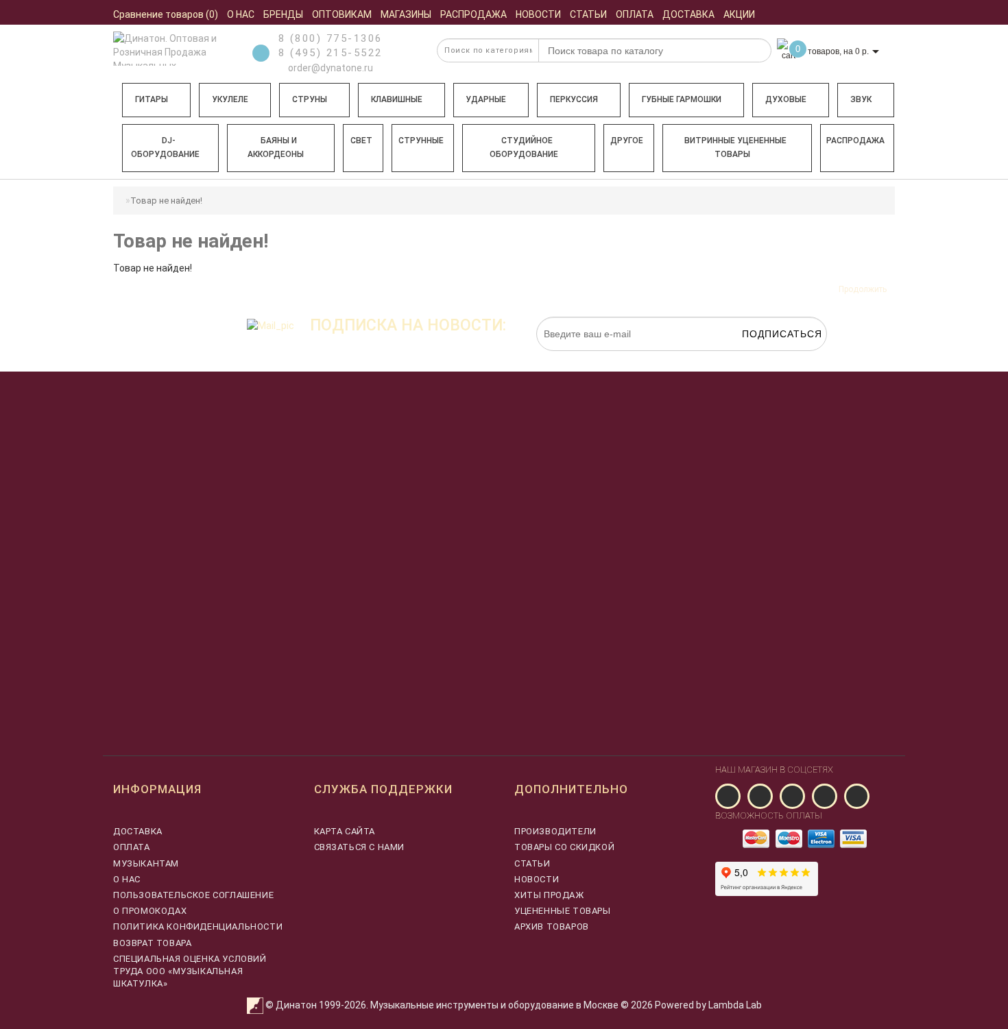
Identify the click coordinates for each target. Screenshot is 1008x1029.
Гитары (151, 99)
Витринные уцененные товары (735, 147)
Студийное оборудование (524, 147)
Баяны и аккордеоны (276, 147)
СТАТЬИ (532, 863)
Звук (861, 99)
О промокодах (150, 911)
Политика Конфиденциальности (198, 926)
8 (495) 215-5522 (330, 53)
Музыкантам (146, 863)
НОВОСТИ (536, 879)
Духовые (785, 99)
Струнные (421, 140)
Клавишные (396, 99)
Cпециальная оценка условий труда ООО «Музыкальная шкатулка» (190, 971)
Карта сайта (345, 831)
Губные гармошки (681, 99)
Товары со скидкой (564, 847)
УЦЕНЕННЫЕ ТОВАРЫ (562, 911)
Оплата (131, 847)
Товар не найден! (166, 200)
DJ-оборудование (165, 147)
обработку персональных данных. (762, 358)
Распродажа (855, 140)
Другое (626, 140)
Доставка (138, 831)
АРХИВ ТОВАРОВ (551, 926)
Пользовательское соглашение (193, 895)
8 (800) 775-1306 (330, 38)
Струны (309, 99)
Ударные (486, 99)
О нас (127, 879)
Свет (361, 140)
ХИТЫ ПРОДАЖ (549, 895)
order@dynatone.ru (329, 67)
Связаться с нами (359, 847)
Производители (555, 831)
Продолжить (863, 289)
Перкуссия (574, 99)
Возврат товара (152, 943)
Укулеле (230, 99)
